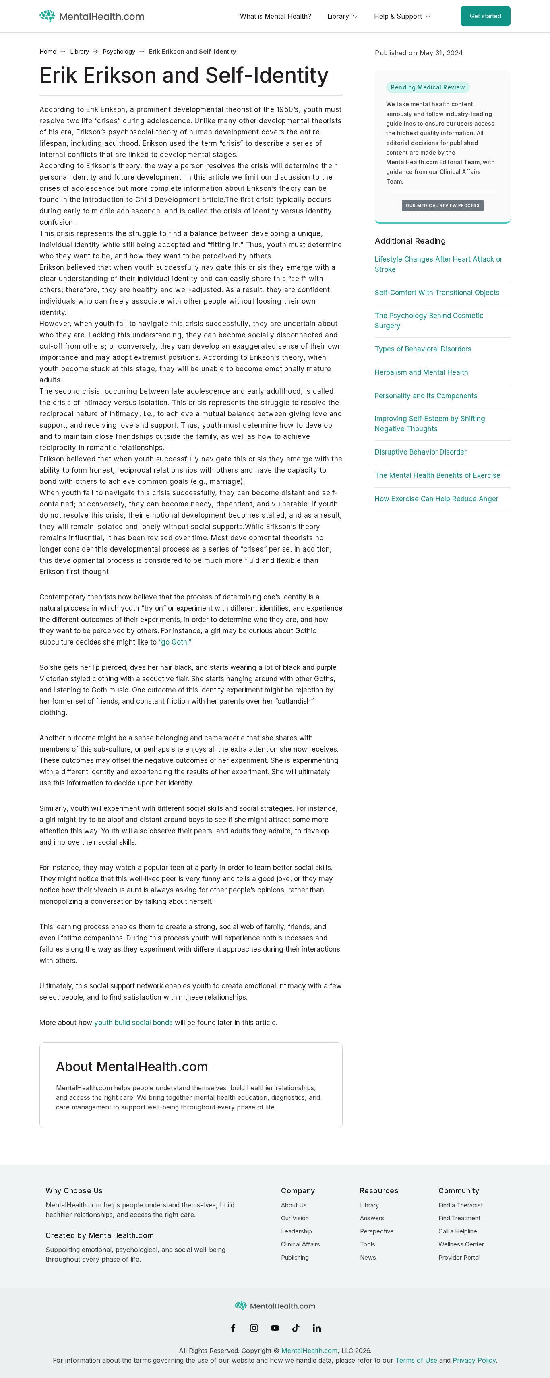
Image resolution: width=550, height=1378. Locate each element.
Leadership (296, 1231)
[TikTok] (296, 1328)
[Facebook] (233, 1328)
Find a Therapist (460, 1205)
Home (47, 51)
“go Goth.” (175, 642)
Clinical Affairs (300, 1244)
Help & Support (398, 16)
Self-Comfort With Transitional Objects (437, 293)
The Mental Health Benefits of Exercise (437, 475)
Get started (485, 16)
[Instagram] (254, 1328)
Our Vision (295, 1218)
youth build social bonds (133, 1023)
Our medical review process (443, 205)
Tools (367, 1244)
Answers (372, 1218)
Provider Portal (459, 1257)
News (368, 1257)
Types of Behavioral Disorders (423, 349)
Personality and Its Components (426, 396)
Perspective (377, 1231)
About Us (294, 1205)
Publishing (295, 1257)
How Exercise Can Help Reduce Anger (436, 499)
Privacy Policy (474, 1360)
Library (338, 16)
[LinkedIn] (317, 1328)
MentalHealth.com (309, 1351)
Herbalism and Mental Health (421, 372)
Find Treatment (459, 1218)
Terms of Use (416, 1360)
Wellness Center (461, 1244)
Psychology (119, 51)
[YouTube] (275, 1328)
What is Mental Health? (275, 16)
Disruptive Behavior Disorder (421, 452)
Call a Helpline (457, 1231)
